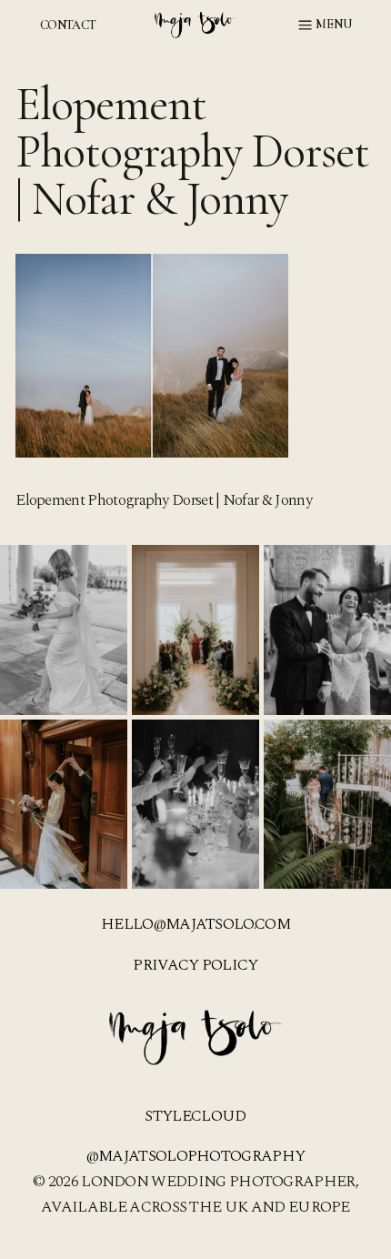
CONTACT (67, 25)
